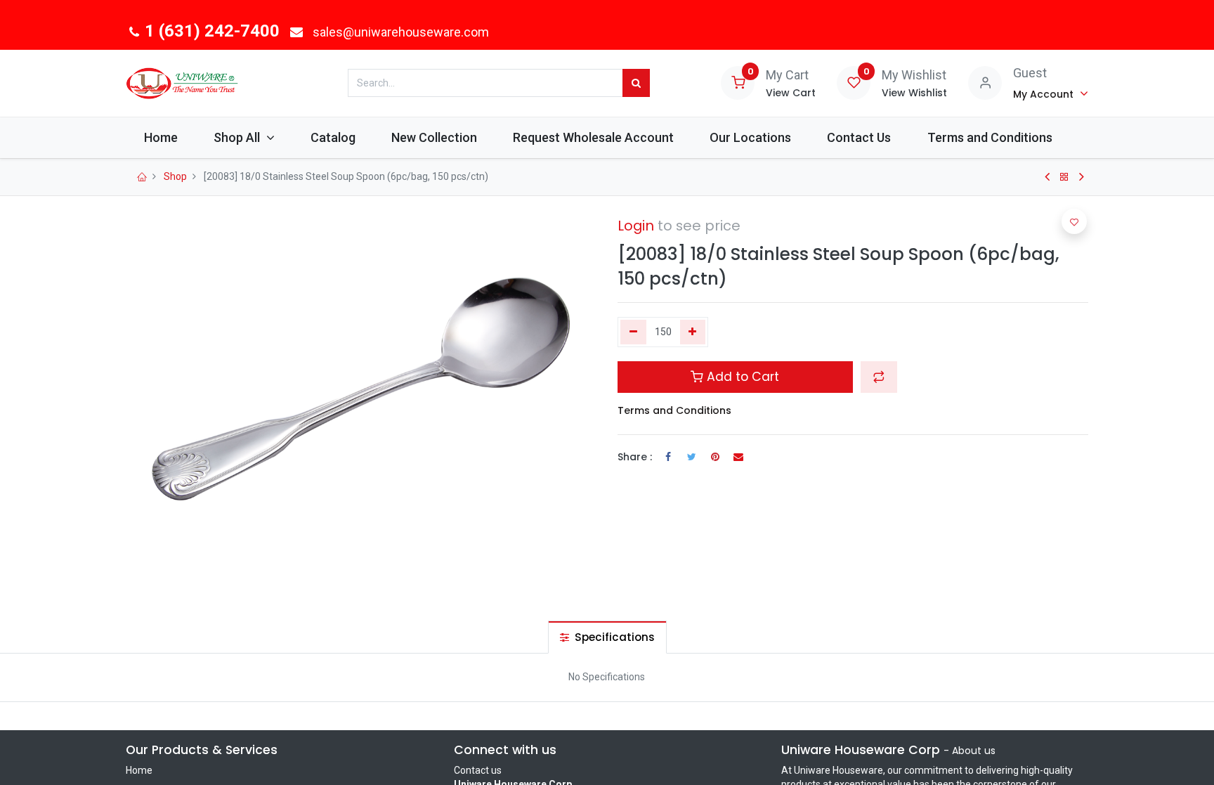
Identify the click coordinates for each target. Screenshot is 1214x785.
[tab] (607, 637)
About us (974, 751)
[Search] (636, 83)
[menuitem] (160, 137)
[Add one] (693, 332)
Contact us (478, 770)
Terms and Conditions (674, 410)
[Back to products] (1064, 177)
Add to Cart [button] (741, 376)
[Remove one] (633, 332)
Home (139, 770)
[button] (879, 376)
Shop (175, 176)
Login (636, 225)
